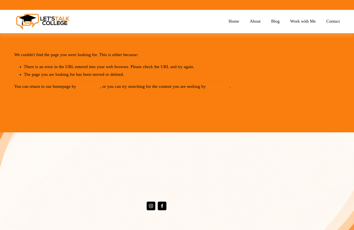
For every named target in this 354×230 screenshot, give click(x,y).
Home (234, 21)
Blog (275, 21)
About (255, 21)
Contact (333, 21)
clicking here (88, 86)
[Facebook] (162, 206)
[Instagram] (151, 206)
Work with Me (303, 21)
